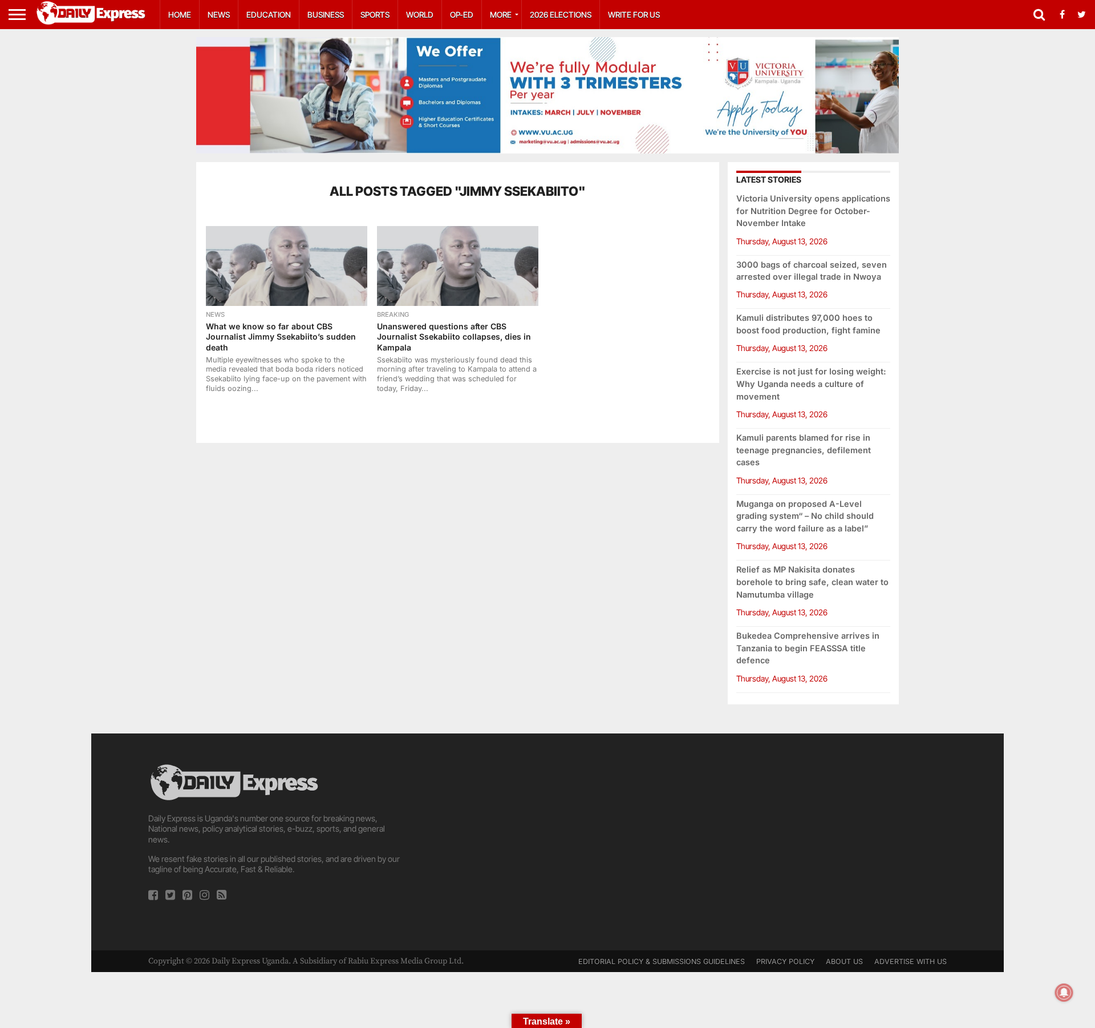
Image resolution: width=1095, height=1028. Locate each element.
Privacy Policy (785, 961)
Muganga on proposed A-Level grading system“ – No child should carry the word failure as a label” (805, 516)
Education (268, 14)
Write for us (634, 14)
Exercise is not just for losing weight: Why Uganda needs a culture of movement (811, 383)
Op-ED (461, 14)
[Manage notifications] (1064, 992)
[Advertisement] (547, 842)
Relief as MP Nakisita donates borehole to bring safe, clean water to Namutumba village (812, 582)
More (501, 14)
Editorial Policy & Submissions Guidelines (661, 961)
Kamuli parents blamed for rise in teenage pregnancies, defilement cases (803, 450)
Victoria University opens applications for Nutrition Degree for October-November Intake (813, 210)
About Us (844, 961)
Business (325, 14)
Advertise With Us (910, 961)
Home (179, 14)
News (219, 14)
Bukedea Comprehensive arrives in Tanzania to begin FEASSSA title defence (807, 648)
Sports (375, 14)
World (419, 14)
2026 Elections (560, 14)
